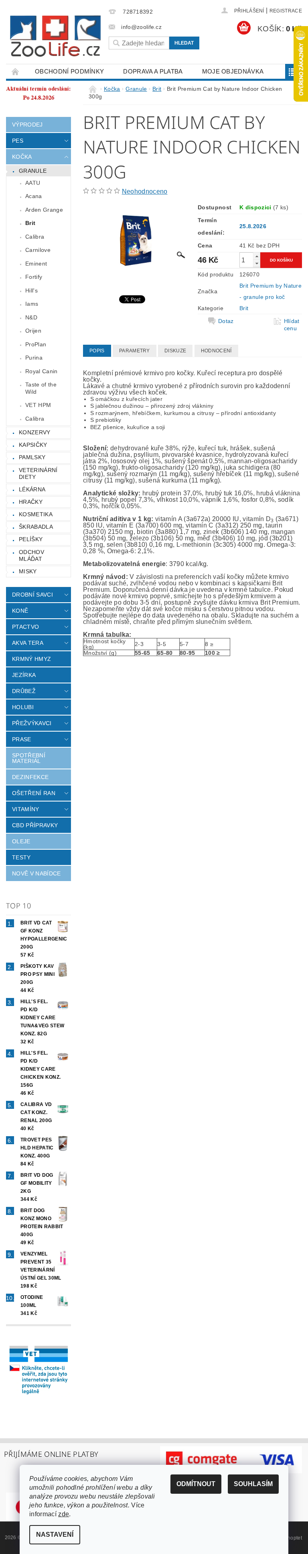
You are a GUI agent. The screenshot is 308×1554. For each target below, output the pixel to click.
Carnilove (38, 250)
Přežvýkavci (32, 723)
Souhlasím (253, 1483)
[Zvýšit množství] (256, 256)
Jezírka (24, 675)
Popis (97, 351)
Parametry (134, 351)
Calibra (34, 236)
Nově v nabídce (36, 873)
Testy (21, 857)
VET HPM (38, 405)
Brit (30, 223)
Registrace (286, 11)
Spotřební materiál (28, 758)
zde (63, 1514)
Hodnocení (216, 351)
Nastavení (54, 1534)
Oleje (21, 841)
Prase (21, 739)
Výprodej (27, 124)
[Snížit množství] (256, 263)
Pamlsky (32, 457)
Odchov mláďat (31, 555)
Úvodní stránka (15, 71)
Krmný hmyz (31, 659)
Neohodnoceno (145, 191)
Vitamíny (25, 809)
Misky (28, 571)
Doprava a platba (152, 71)
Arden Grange (44, 210)
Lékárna (32, 489)
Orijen (33, 330)
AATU (32, 183)
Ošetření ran (33, 793)
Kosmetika (36, 514)
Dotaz (226, 321)
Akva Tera (27, 643)
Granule (33, 171)
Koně (20, 610)
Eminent (36, 263)
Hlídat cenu (292, 324)
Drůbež (24, 691)
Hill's (31, 290)
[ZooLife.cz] (55, 36)
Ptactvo (25, 627)
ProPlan (35, 344)
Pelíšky (31, 539)
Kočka (22, 156)
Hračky (31, 502)
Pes (17, 140)
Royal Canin (41, 371)
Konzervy (35, 432)
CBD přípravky (35, 825)
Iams (31, 304)
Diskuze (175, 351)
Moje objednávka (233, 71)
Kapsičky (33, 445)
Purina (34, 357)
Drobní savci (32, 594)
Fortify (33, 277)
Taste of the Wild (41, 388)
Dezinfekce (30, 777)
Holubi (23, 707)
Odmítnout (195, 1483)
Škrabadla (36, 526)
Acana (33, 196)
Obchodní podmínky (69, 71)
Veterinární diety (38, 474)
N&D (31, 317)
